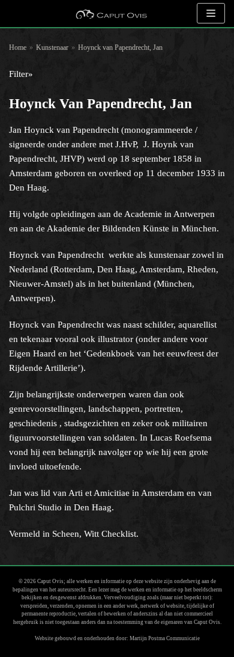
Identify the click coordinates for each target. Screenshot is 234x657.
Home (17, 47)
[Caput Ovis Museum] (111, 13)
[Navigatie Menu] (211, 13)
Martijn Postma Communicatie (165, 638)
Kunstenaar (52, 47)
